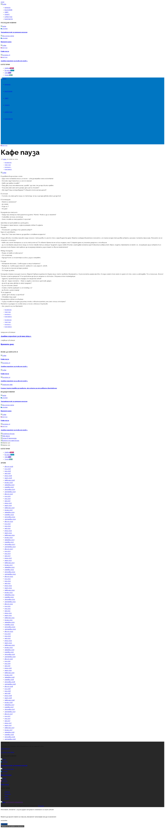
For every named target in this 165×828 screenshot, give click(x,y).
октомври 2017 (10, 709)
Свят (7, 12)
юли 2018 (8, 688)
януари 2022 (9, 592)
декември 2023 (10, 540)
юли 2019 (7, 661)
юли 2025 (8, 496)
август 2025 (9, 494)
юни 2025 (8, 498)
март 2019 (8, 670)
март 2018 (8, 698)
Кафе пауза (5, 51)
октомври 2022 (10, 572)
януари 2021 (8, 620)
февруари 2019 (9, 672)
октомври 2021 (10, 599)
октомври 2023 (10, 544)
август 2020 (9, 631)
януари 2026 (9, 482)
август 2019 (9, 659)
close (2, 2)
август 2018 (9, 686)
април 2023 (8, 558)
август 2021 (9, 604)
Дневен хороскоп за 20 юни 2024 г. (16, 336)
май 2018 (7, 693)
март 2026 (8, 478)
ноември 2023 (9, 542)
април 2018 (8, 695)
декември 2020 (10, 622)
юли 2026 (8, 469)
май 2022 (8, 583)
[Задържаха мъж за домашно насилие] (3, 26)
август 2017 (9, 714)
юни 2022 (8, 581)
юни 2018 (8, 691)
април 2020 (8, 640)
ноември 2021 (9, 597)
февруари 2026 (10, 480)
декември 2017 (9, 705)
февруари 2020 (10, 645)
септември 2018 (10, 684)
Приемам (4, 824)
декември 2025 (9, 485)
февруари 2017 (9, 727)
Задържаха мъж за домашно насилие (14, 32)
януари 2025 (9, 510)
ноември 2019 (9, 652)
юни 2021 (8, 608)
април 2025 (8, 503)
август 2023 (9, 549)
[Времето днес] (7, 36)
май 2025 (7, 501)
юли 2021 (7, 606)
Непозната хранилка (14, 802)
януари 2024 (9, 537)
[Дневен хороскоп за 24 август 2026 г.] (5, 377)
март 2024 (8, 533)
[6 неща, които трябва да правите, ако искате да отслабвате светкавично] (7, 384)
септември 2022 (10, 574)
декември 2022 (10, 567)
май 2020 (8, 638)
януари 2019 (8, 675)
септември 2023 (10, 546)
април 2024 (8, 530)
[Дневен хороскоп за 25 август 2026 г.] (5, 55)
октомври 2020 (10, 627)
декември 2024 (10, 512)
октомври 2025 (10, 489)
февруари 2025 (10, 508)
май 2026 (8, 473)
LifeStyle (8, 16)
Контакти (9, 19)
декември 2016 (9, 732)
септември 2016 (10, 739)
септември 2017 (10, 711)
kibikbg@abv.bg (5, 748)
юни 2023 (8, 553)
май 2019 (7, 666)
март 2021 (8, 615)
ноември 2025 (9, 487)
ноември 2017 (9, 707)
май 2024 (8, 528)
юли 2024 (8, 524)
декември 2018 (9, 677)
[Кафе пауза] (3, 45)
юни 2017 (7, 718)
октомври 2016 (10, 737)
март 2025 (8, 505)
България (8, 10)
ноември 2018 (9, 679)
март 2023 (8, 560)
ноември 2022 (9, 569)
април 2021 (8, 613)
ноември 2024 (9, 514)
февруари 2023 (10, 562)
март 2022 (8, 588)
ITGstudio (41, 806)
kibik (5, 159)
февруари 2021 (9, 617)
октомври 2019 (10, 654)
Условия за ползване (7, 752)
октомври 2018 (10, 682)
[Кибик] (3, 4)
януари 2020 (9, 647)
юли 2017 (7, 716)
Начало (8, 7)
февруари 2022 (10, 590)
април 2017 (8, 723)
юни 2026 (8, 471)
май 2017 (7, 721)
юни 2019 (8, 663)
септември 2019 (10, 656)
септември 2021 (10, 601)
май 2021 (7, 611)
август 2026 (9, 466)
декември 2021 (9, 595)
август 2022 (9, 576)
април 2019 (8, 668)
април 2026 (8, 475)
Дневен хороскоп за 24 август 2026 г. (14, 381)
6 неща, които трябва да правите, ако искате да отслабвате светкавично (29, 388)
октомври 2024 (10, 517)
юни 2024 (8, 526)
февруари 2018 (10, 700)
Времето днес (6, 42)
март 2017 (8, 725)
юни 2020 (8, 636)
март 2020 (8, 643)
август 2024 (9, 521)
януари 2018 (9, 702)
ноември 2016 (9, 734)
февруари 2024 (10, 535)
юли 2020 (8, 634)
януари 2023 (9, 565)
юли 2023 (8, 551)
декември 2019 (9, 650)
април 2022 (8, 585)
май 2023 (8, 556)
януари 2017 (8, 730)
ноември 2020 (9, 624)
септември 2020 (10, 629)
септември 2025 (10, 491)
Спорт (7, 14)
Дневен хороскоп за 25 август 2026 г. (14, 61)
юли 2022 (8, 579)
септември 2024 (10, 519)
